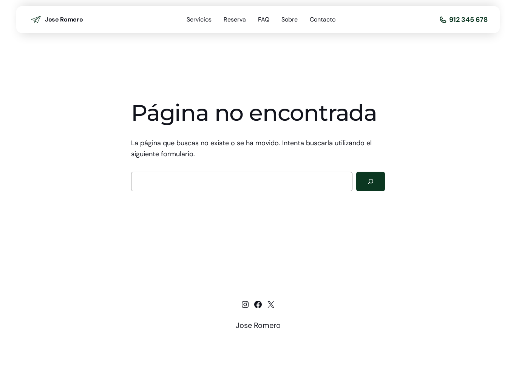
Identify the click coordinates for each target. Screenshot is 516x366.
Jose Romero (64, 19)
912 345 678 (468, 19)
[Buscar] (370, 181)
